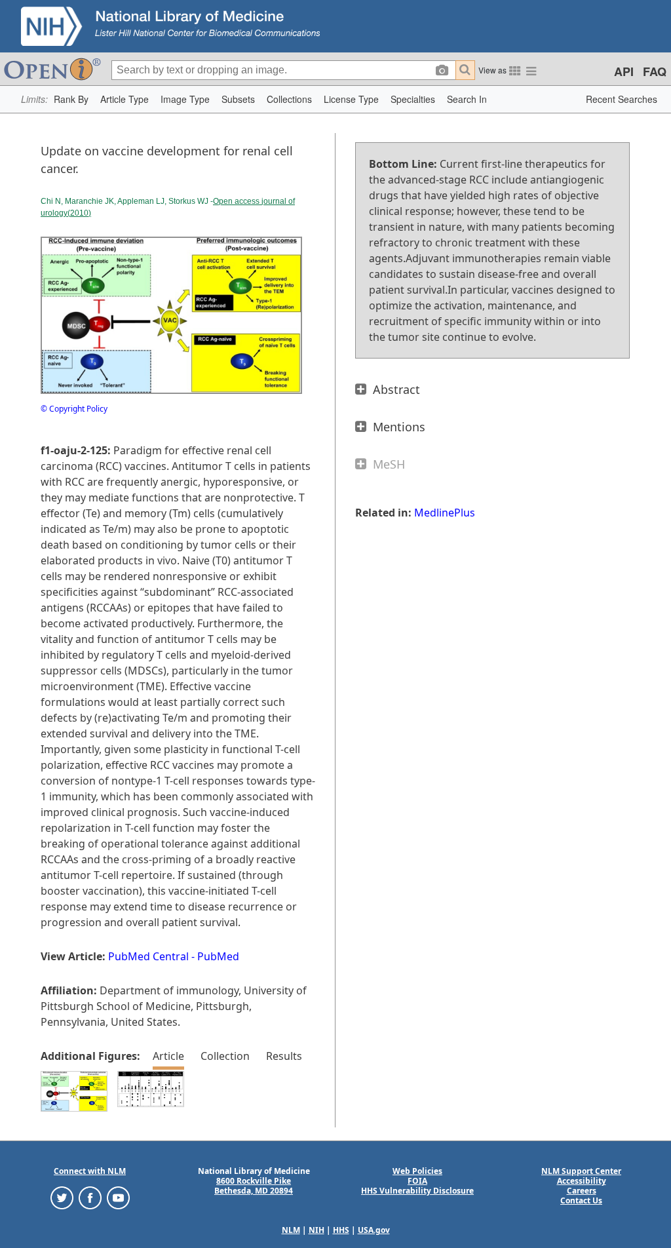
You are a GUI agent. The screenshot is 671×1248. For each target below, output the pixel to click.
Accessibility (581, 1180)
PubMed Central (148, 956)
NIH (316, 1230)
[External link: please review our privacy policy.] (61, 1197)
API (624, 71)
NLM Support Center (581, 1171)
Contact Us (581, 1200)
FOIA (417, 1180)
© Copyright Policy (74, 408)
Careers (581, 1190)
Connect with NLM (90, 1171)
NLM (291, 1230)
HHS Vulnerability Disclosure (417, 1190)
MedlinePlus (444, 512)
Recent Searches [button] (621, 99)
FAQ (654, 71)
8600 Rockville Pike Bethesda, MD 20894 (253, 1185)
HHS (341, 1230)
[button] (71, 99)
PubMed (218, 956)
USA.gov (374, 1230)
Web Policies (417, 1171)
